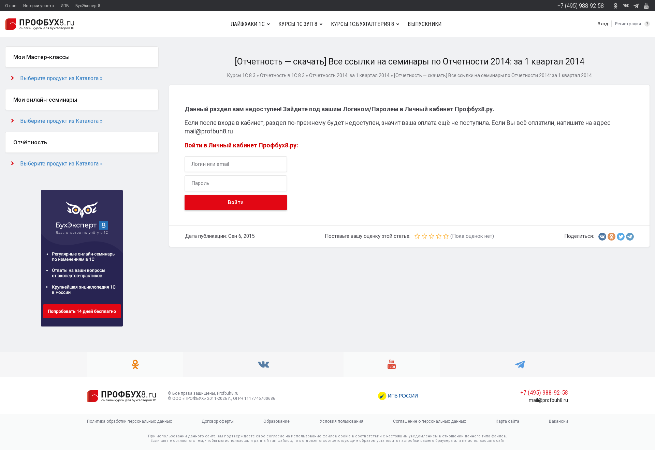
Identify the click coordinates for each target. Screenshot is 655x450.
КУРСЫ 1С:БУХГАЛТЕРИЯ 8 (362, 24)
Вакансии (558, 421)
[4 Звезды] (438, 236)
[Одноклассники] (611, 237)
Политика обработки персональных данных (129, 421)
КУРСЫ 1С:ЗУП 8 (297, 24)
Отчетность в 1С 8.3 (282, 75)
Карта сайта (507, 421)
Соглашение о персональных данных (429, 421)
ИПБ (65, 5)
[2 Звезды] (424, 236)
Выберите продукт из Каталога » (61, 78)
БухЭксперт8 (87, 5)
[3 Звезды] (431, 236)
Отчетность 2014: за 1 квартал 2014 (349, 75)
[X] (621, 237)
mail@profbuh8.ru (548, 400)
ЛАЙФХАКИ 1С (248, 24)
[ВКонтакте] (602, 237)
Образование (276, 421)
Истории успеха (38, 5)
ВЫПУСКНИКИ (424, 24)
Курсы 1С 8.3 (241, 75)
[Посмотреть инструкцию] (647, 24)
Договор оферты (218, 421)
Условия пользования (341, 421)
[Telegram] (630, 237)
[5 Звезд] (446, 236)
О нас (10, 5)
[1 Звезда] (417, 236)
